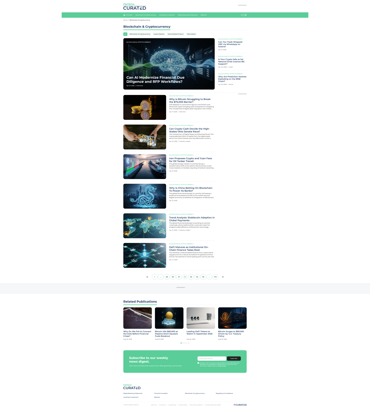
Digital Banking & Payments (188, 15)
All (125, 34)
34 (197, 277)
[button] (181, 343)
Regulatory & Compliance (224, 393)
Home (125, 20)
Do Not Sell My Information (213, 405)
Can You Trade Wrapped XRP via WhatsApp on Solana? (230, 44)
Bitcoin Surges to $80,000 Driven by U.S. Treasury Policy (199, 333)
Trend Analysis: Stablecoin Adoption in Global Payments (192, 219)
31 (179, 277)
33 (191, 277)
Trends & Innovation (161, 393)
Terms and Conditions (196, 405)
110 (215, 277)
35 (203, 277)
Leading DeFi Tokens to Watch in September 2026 (168, 332)
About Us (153, 405)
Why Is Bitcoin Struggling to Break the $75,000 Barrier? (190, 100)
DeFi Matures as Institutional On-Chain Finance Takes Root (188, 248)
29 (167, 277)
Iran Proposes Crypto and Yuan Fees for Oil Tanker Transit (190, 160)
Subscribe (233, 358)
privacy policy (222, 366)
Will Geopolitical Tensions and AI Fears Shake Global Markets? (231, 333)
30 (173, 277)
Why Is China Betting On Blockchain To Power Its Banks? (190, 189)
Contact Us (162, 405)
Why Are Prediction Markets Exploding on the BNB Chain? (232, 78)
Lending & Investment (167, 15)
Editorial (203, 15)
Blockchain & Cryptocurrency (146, 15)
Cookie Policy (172, 405)
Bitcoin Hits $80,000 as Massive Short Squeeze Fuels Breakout (134, 333)
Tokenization (191, 34)
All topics (129, 15)
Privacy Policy (183, 405)
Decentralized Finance (175, 34)
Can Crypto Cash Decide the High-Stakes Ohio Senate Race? (189, 130)
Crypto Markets (159, 34)
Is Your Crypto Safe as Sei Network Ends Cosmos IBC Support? (231, 61)
